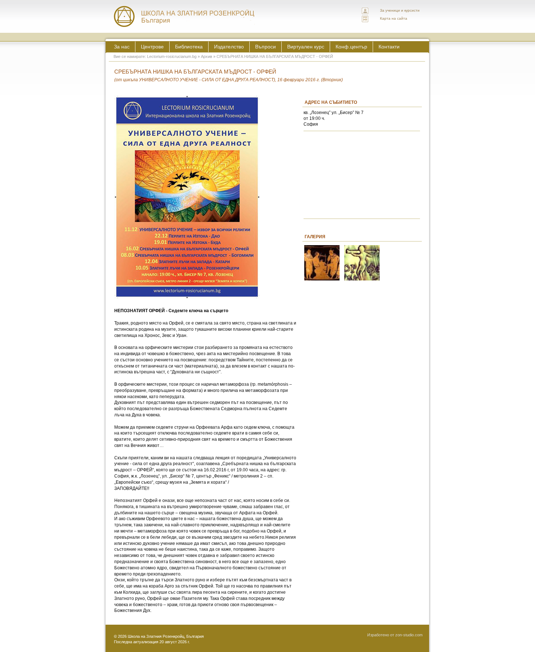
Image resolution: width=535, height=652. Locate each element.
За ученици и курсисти (400, 10)
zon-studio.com (409, 635)
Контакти (389, 47)
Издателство (229, 47)
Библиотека (189, 47)
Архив (206, 56)
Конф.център (351, 47)
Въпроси (265, 47)
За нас (122, 47)
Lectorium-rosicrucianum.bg (172, 56)
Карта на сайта (393, 18)
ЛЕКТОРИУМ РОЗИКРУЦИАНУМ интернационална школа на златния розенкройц (184, 16)
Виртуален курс (305, 47)
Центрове (152, 47)
